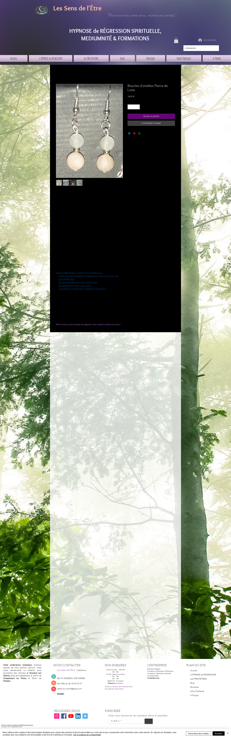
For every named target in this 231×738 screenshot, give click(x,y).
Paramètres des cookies (198, 733)
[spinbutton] (133, 107)
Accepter (218, 733)
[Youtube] (71, 716)
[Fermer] (227, 733)
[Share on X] (144, 133)
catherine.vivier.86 (64, 689)
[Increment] (137, 107)
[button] (176, 40)
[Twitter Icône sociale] (85, 716)
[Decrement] (129, 107)
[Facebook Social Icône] (63, 716)
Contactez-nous (153, 678)
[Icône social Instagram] (56, 716)
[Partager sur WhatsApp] (139, 133)
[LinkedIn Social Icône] (78, 716)
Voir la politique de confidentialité (87, 734)
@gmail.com (77, 689)
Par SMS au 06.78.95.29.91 (69, 683)
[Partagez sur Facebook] (129, 133)
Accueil (59, 74)
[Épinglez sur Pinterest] (134, 133)
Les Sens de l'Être (77, 8)
